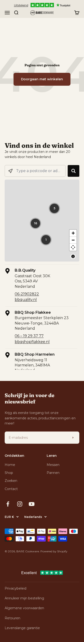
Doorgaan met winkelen (42, 79)
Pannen (53, 473)
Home (10, 465)
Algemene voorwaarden (24, 608)
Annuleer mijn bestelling (24, 598)
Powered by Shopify (53, 551)
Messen (53, 465)
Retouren (12, 618)
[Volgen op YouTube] (31, 504)
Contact (11, 489)
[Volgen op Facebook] (8, 504)
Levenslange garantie (22, 628)
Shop (9, 473)
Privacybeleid (15, 588)
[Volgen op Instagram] (20, 504)
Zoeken (11, 481)
